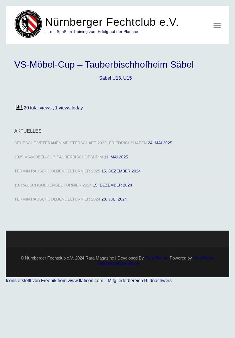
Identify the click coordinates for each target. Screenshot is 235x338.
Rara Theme (157, 258)
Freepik (48, 280)
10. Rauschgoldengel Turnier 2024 (53, 185)
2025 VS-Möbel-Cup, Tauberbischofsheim (58, 157)
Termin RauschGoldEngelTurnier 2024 (57, 199)
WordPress (203, 258)
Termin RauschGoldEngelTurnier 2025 (57, 171)
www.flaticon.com (85, 280)
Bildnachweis (158, 280)
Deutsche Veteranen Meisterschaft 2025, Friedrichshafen (80, 143)
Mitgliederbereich (126, 280)
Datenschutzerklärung (118, 263)
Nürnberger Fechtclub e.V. (112, 22)
